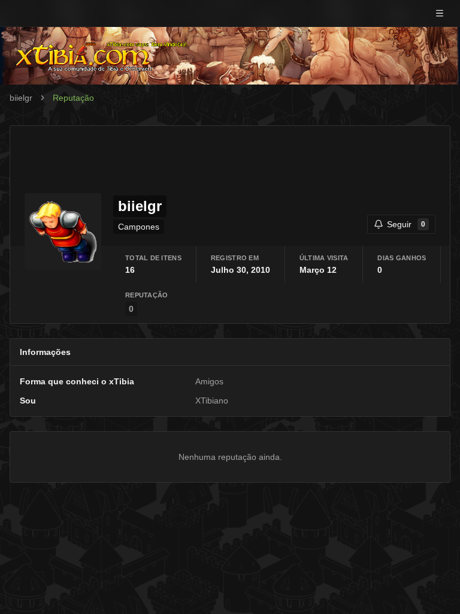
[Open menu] (439, 13)
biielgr (21, 98)
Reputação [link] (73, 98)
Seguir (406, 224)
